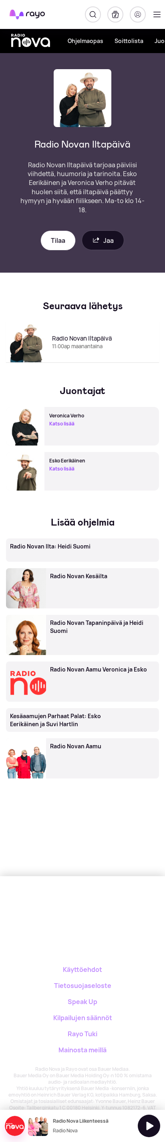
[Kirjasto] (115, 14)
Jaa (108, 240)
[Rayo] (50, 904)
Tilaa (58, 240)
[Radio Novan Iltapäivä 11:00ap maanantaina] (82, 361)
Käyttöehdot (82, 969)
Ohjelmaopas (85, 41)
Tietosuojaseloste (82, 985)
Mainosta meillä (82, 1049)
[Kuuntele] (149, 1126)
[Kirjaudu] (138, 14)
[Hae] (93, 14)
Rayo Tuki (82, 1033)
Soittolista (129, 41)
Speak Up (82, 1001)
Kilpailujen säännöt (82, 1017)
